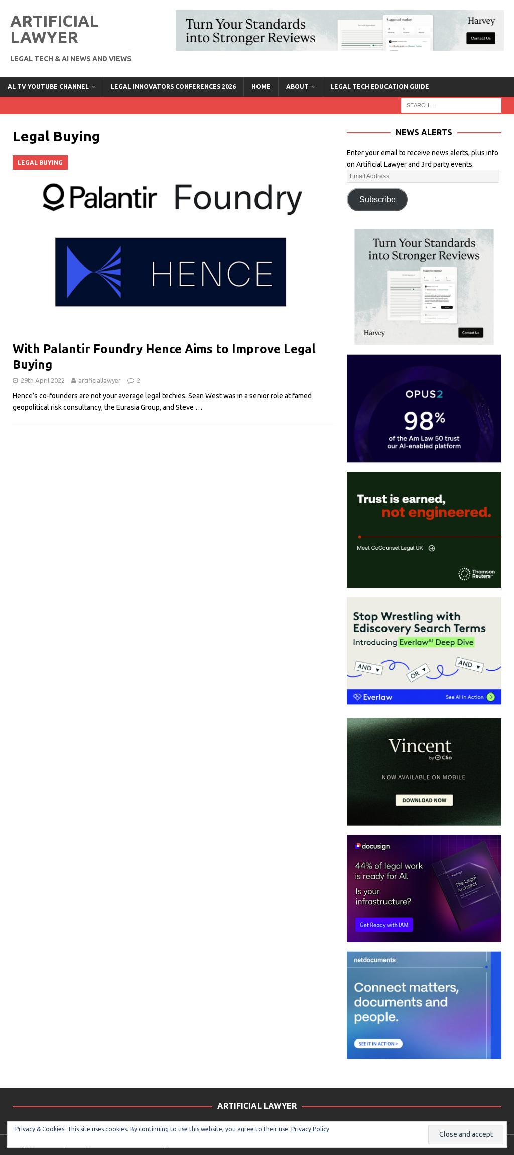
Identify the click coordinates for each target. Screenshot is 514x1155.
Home (261, 86)
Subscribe (377, 199)
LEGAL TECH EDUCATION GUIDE (380, 86)
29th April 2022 (43, 380)
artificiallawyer (99, 380)
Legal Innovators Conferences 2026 (173, 86)
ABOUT (297, 86)
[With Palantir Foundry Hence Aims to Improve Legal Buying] (173, 245)
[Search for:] (451, 105)
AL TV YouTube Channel (48, 86)
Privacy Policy (310, 1129)
